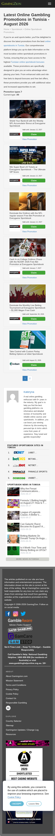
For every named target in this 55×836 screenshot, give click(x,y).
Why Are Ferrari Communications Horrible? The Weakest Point (32, 489)
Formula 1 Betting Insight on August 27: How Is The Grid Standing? (33, 501)
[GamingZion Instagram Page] (15, 613)
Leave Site (34, 804)
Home (6, 29)
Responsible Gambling (16, 703)
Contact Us (11, 698)
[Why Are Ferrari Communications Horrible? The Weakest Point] (13, 491)
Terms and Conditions (16, 685)
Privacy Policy (12, 689)
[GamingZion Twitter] (23, 613)
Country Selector (13, 721)
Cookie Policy (12, 694)
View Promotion (29, 139)
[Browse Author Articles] (14, 396)
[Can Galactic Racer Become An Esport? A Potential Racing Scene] (13, 527)
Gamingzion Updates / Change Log (22, 730)
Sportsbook (17, 29)
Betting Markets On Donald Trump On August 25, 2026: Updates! (33, 537)
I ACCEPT (16, 804)
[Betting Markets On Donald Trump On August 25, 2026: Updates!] (13, 539)
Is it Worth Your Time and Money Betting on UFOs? (33, 548)
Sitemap (9, 725)
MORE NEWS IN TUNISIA (27, 559)
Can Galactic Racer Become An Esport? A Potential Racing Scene (32, 525)
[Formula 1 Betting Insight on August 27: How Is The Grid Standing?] (13, 503)
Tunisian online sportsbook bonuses (27, 62)
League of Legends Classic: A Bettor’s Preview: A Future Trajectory (30, 513)
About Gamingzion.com (17, 676)
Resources (11, 734)
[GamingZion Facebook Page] (7, 613)
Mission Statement (14, 680)
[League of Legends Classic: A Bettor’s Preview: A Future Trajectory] (13, 515)
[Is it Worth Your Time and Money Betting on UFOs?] (13, 550)
